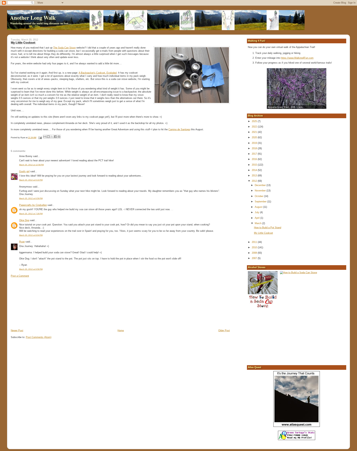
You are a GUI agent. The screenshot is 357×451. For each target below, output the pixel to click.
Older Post (224, 330)
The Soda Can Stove (64, 47)
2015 (255, 164)
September (261, 201)
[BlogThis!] (48, 136)
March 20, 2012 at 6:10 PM (31, 180)
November (260, 190)
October (259, 196)
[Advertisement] (39, 303)
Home (121, 330)
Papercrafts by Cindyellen (33, 205)
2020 (255, 137)
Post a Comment (20, 275)
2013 (255, 175)
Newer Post (17, 330)
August (259, 207)
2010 (255, 247)
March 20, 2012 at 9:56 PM (31, 269)
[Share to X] (52, 136)
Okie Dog (24, 220)
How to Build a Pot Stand (267, 227)
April (257, 217)
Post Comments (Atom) (38, 337)
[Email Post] (40, 137)
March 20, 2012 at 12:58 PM (31, 165)
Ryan (22, 241)
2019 (255, 143)
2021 (255, 132)
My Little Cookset (263, 233)
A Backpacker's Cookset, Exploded (98, 72)
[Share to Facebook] (55, 136)
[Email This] (45, 136)
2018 (255, 148)
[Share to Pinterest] (59, 136)
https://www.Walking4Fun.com (297, 57)
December (260, 185)
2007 (255, 258)
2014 (255, 170)
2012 (255, 181)
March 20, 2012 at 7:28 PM (31, 214)
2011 (255, 242)
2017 (255, 153)
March (258, 223)
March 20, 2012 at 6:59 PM (31, 198)
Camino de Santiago (179, 129)
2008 (255, 252)
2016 (255, 159)
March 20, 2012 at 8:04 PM (31, 235)
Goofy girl (24, 171)
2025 (255, 121)
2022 (255, 126)
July (257, 212)
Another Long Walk (33, 18)
